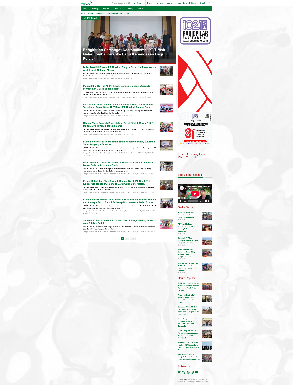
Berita (95, 78)
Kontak (206, 381)
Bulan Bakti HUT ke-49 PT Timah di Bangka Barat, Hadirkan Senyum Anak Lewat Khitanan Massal (120, 69)
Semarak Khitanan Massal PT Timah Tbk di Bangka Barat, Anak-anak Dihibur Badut (118, 222)
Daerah (112, 97)
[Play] (181, 201)
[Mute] (206, 201)
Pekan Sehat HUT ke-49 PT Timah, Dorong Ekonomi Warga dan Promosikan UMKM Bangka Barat (117, 87)
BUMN (100, 78)
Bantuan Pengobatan (100, 153)
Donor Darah (130, 153)
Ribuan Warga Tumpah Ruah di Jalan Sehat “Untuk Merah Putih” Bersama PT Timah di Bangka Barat (118, 124)
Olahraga (202, 379)
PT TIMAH (118, 78)
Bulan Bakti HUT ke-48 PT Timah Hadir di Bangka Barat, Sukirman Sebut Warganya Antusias (119, 143)
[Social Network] (209, 3)
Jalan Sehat (131, 97)
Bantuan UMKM (98, 97)
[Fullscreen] (209, 201)
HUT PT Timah (109, 78)
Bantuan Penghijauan (101, 211)
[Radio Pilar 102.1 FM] (86, 3)
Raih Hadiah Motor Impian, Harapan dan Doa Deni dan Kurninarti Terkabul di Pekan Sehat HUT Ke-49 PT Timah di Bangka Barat (118, 106)
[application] (195, 81)
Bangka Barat (87, 78)
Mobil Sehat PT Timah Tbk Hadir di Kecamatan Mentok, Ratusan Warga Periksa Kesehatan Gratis (118, 164)
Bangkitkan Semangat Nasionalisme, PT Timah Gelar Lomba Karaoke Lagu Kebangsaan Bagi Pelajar (124, 54)
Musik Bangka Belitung (193, 381)
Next (132, 239)
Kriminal (180, 381)
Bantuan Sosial (114, 153)
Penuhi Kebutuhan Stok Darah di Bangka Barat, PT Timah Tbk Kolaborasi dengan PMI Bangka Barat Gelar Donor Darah (116, 182)
